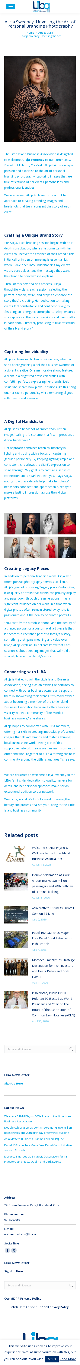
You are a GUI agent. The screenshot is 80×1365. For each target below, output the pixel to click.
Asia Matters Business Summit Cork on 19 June (53, 911)
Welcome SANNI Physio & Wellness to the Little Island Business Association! (51, 853)
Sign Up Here (13, 1083)
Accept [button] (52, 1359)
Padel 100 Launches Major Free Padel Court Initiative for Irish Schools (52, 938)
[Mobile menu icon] (10, 6)
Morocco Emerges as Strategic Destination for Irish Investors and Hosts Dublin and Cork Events (53, 968)
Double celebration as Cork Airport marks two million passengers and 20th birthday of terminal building (52, 883)
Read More (68, 1359)
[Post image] (16, 854)
